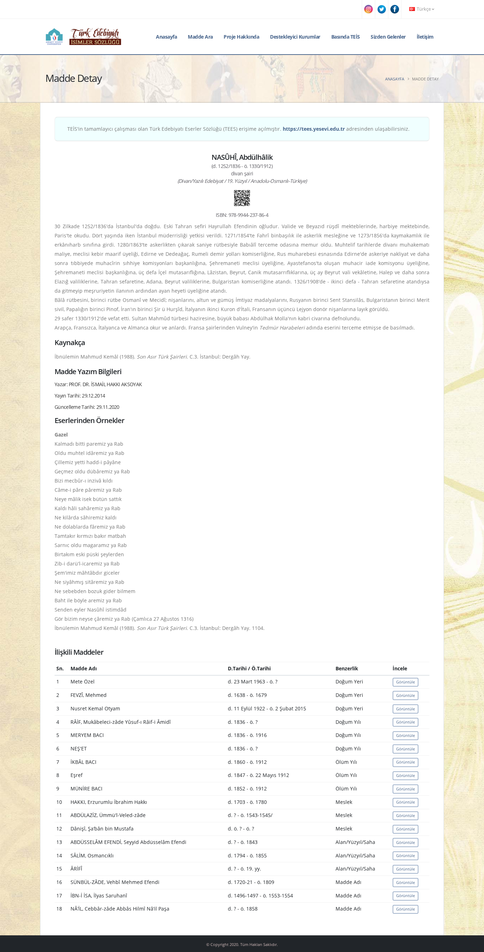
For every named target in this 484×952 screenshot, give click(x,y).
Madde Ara (200, 36)
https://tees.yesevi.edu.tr (314, 128)
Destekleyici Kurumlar (295, 36)
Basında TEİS (345, 36)
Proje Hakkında (241, 36)
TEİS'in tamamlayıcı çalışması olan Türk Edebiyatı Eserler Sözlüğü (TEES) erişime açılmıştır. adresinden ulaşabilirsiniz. (238, 128)
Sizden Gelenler (388, 36)
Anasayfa (166, 36)
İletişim (425, 36)
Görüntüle (405, 682)
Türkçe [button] (424, 9)
